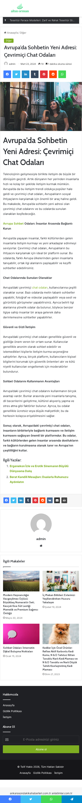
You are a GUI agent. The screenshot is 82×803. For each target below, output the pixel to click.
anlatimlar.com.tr (62, 793)
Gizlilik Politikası (12, 711)
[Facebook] (6, 500)
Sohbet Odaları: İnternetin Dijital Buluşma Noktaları (19, 649)
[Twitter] (13, 500)
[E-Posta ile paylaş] (57, 500)
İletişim (7, 717)
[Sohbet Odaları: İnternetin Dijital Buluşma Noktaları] (21, 634)
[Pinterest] (35, 500)
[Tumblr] (28, 500)
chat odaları (40, 287)
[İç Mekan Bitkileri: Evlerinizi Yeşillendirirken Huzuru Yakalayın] (61, 581)
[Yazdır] (64, 500)
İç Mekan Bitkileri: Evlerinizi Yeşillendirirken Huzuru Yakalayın (59, 598)
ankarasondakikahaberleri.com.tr (30, 793)
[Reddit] (42, 500)
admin (12, 63)
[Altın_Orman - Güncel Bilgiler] (20, 8)
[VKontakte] (50, 500)
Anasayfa (12, 32)
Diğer (23, 32)
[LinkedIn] (21, 500)
